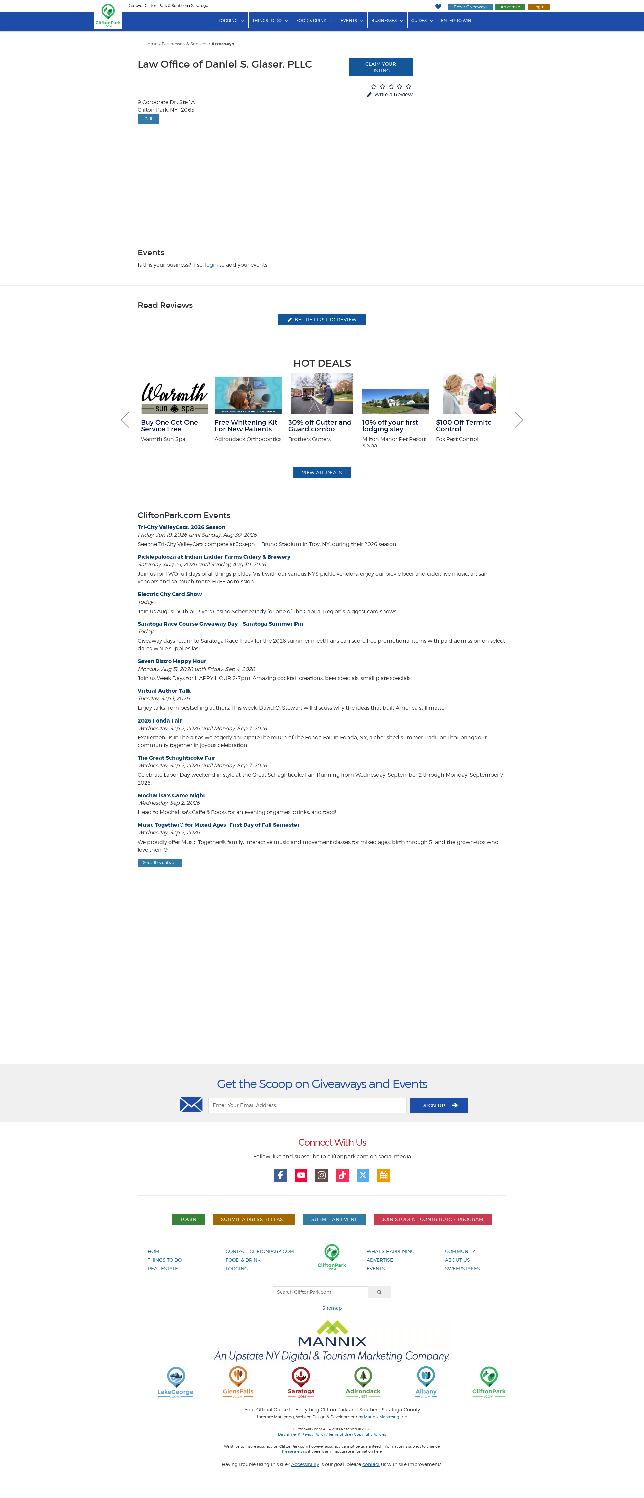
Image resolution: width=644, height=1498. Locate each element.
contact (371, 1464)
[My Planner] (383, 1175)
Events (349, 20)
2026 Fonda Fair (160, 720)
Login (539, 6)
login (211, 265)
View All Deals (322, 472)
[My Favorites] (438, 6)
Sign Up (435, 1105)
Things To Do (165, 1260)
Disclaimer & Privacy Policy (301, 1434)
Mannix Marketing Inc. (386, 1417)
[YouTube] (301, 1175)
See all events (157, 862)
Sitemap (332, 1308)
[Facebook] (280, 1175)
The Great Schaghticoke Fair (176, 757)
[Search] (379, 1292)
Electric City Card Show (170, 594)
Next (519, 419)
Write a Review (393, 94)
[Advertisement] (322, 982)
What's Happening (391, 1251)
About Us (457, 1260)
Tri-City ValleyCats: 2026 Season (181, 527)
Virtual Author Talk (164, 690)
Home (151, 43)
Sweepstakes (462, 1268)
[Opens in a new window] (175, 1382)
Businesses (384, 20)
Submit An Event (334, 1219)
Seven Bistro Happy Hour (172, 661)
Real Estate (163, 1268)
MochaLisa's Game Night (171, 795)
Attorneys (222, 44)
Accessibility (305, 1464)
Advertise (510, 6)
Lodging (228, 20)
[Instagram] (321, 1175)
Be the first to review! (325, 319)
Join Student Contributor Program (432, 1219)
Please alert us (294, 1451)
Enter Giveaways (470, 6)
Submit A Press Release (253, 1219)
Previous (125, 419)
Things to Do (267, 20)
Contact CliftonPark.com (260, 1251)
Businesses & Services (184, 43)
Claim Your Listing (380, 67)
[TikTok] (342, 1175)
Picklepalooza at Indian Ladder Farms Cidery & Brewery (214, 556)
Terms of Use (339, 1434)
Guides (419, 20)
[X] (363, 1175)
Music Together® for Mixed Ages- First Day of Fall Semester (219, 824)
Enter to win (456, 20)
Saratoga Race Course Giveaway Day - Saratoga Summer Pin (220, 623)
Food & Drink (311, 20)
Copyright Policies (370, 1434)
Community (460, 1251)
